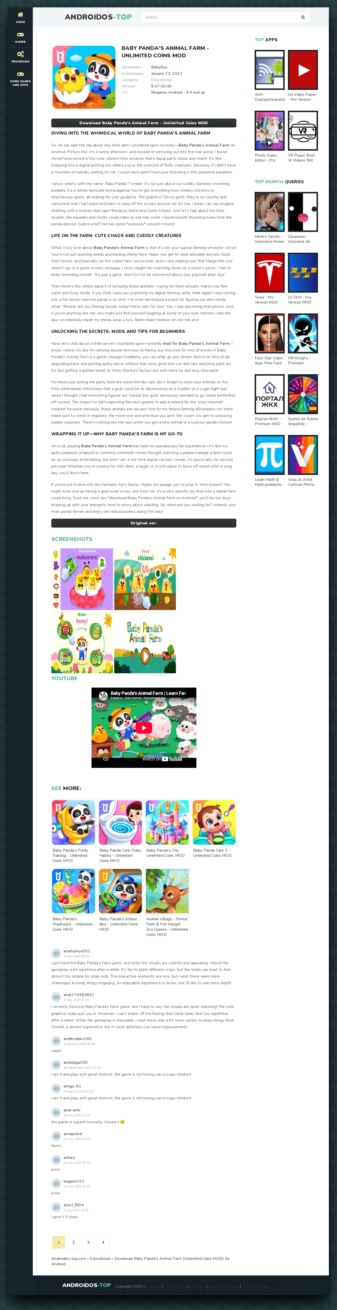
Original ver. (144, 523)
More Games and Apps (20, 83)
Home (20, 22)
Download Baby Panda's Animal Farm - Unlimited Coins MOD (143, 123)
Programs (21, 61)
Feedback (198, 1286)
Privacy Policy (175, 1286)
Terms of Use (253, 1286)
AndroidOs (98, 17)
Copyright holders (224, 1286)
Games (20, 42)
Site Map (153, 1286)
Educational (161, 79)
